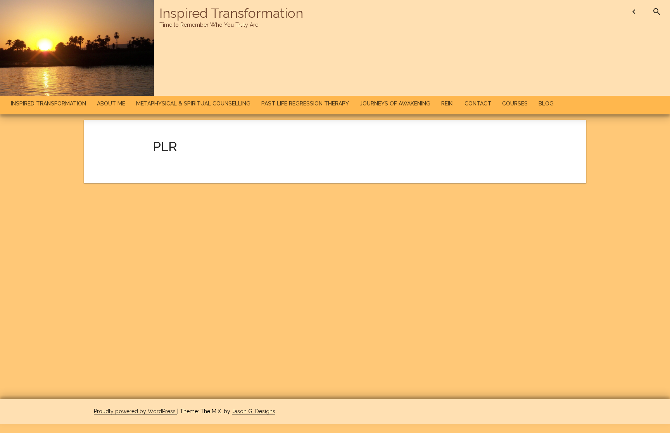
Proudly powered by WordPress (135, 411)
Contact (478, 103)
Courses (515, 103)
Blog (546, 103)
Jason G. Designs (253, 411)
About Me (111, 103)
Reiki (447, 103)
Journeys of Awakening (395, 103)
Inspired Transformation (231, 13)
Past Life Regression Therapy (305, 103)
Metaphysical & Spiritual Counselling (193, 103)
